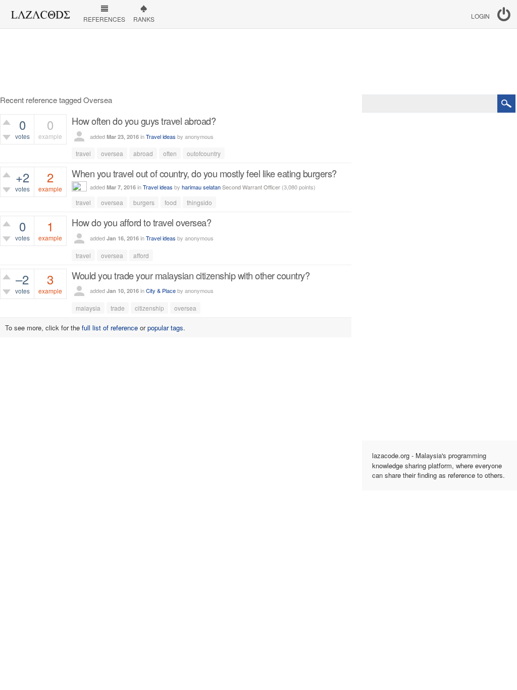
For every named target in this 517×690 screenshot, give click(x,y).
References (104, 19)
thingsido (199, 202)
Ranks (143, 19)
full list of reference (110, 327)
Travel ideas (161, 136)
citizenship (149, 308)
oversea (112, 153)
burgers (143, 202)
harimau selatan (201, 187)
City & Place (161, 290)
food (171, 202)
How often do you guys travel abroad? (144, 120)
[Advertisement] (258, 61)
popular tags (165, 327)
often (170, 153)
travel (83, 153)
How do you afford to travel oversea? (141, 222)
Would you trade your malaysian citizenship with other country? (190, 275)
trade (118, 308)
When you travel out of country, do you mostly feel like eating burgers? (204, 173)
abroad (143, 153)
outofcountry (204, 153)
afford (141, 255)
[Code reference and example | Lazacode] (40, 12)
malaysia (88, 308)
